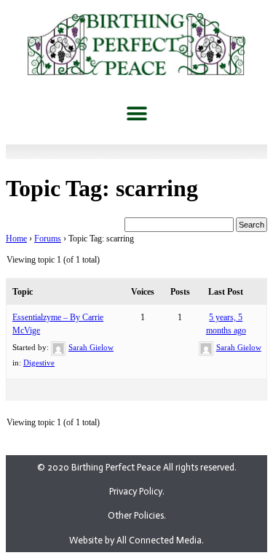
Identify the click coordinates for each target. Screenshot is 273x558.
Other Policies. (137, 515)
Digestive (39, 362)
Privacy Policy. (137, 491)
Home (16, 238)
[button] (136, 113)
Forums (47, 238)
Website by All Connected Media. (136, 540)
